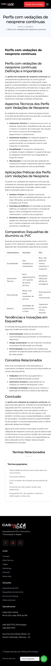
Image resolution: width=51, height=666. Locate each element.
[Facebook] (5, 543)
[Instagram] (20, 543)
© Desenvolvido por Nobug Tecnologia (20, 651)
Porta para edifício (17, 477)
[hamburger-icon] (47, 4)
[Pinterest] (13, 543)
